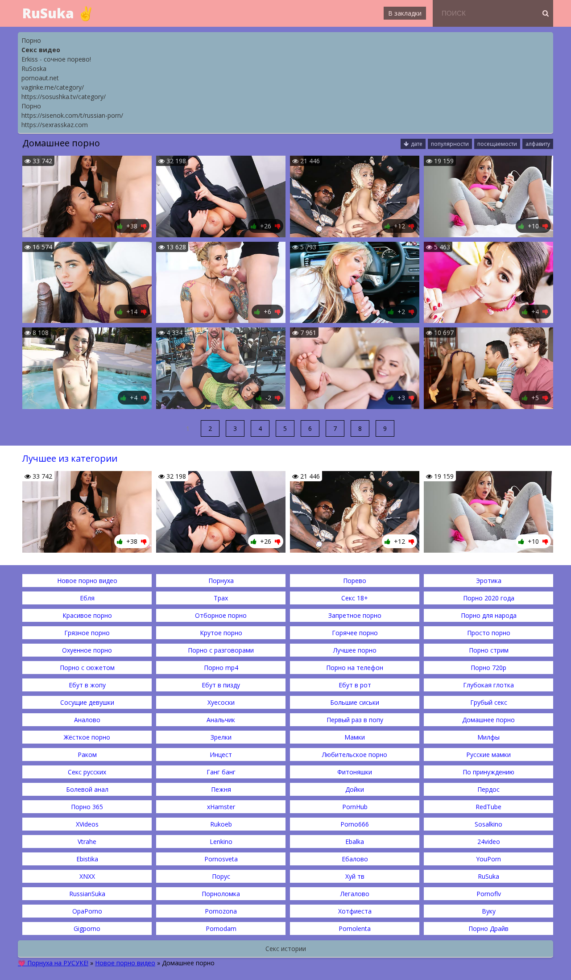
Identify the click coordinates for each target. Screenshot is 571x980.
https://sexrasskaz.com (54, 124)
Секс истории (285, 948)
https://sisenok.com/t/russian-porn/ (72, 115)
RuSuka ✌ (58, 13)
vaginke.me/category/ (52, 87)
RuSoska (33, 68)
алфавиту (537, 144)
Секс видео (40, 49)
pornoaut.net (40, 78)
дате (416, 144)
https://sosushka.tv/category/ (63, 96)
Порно (31, 40)
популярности (450, 144)
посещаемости (497, 144)
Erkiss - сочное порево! (56, 59)
